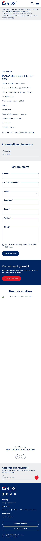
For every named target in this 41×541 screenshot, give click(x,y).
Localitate (8, 200)
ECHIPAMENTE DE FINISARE (10, 16)
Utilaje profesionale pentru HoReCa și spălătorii (24, 9)
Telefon (7, 218)
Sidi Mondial (7, 154)
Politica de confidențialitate (28, 510)
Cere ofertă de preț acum (20, 65)
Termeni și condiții (7, 510)
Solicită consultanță (11, 278)
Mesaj (7, 227)
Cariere (4, 517)
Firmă (7, 173)
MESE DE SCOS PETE (26, 16)
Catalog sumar (20, 528)
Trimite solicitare (10, 253)
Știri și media (12, 503)
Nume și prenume (11, 182)
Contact (10, 517)
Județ (7, 191)
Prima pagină (5, 9)
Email (7, 209)
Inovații (4, 503)
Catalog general (20, 523)
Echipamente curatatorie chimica (21, 14)
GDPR (16, 510)
